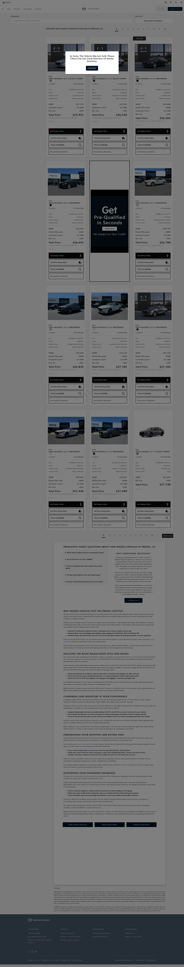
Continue (92, 68)
